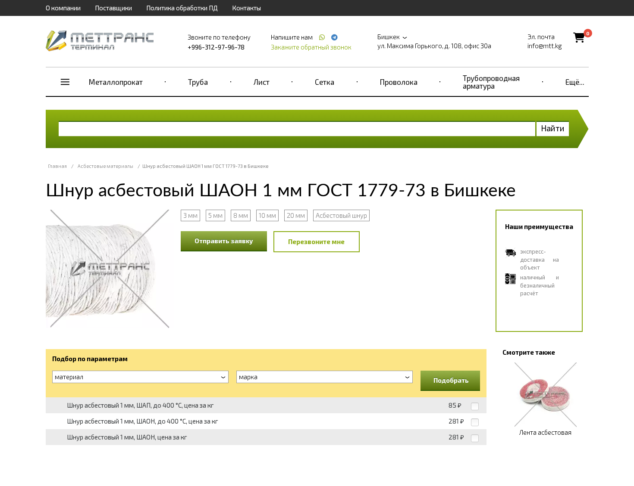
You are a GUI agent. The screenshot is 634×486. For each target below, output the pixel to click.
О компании (63, 8)
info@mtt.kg (544, 46)
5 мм (215, 215)
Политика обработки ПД (182, 8)
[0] (579, 37)
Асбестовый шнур (341, 215)
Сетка (324, 82)
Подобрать (451, 380)
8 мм (240, 215)
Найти (553, 128)
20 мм (296, 215)
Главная (57, 166)
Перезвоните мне (316, 241)
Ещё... (574, 82)
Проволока (398, 82)
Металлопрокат (116, 82)
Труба (198, 82)
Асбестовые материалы (105, 166)
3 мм (190, 215)
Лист (262, 82)
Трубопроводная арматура (491, 82)
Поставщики (113, 8)
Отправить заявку (224, 241)
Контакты (246, 8)
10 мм (267, 215)
